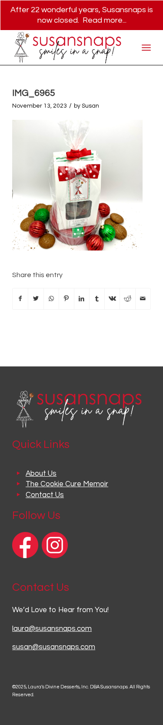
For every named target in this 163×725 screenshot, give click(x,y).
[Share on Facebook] (20, 298)
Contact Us (45, 495)
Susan (90, 106)
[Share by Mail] (143, 298)
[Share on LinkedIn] (81, 298)
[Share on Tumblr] (97, 298)
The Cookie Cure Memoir (67, 484)
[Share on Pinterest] (66, 298)
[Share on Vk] (112, 298)
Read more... (104, 20)
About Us (41, 474)
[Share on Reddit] (127, 298)
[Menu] (146, 47)
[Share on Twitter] (35, 298)
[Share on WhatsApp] (51, 298)
